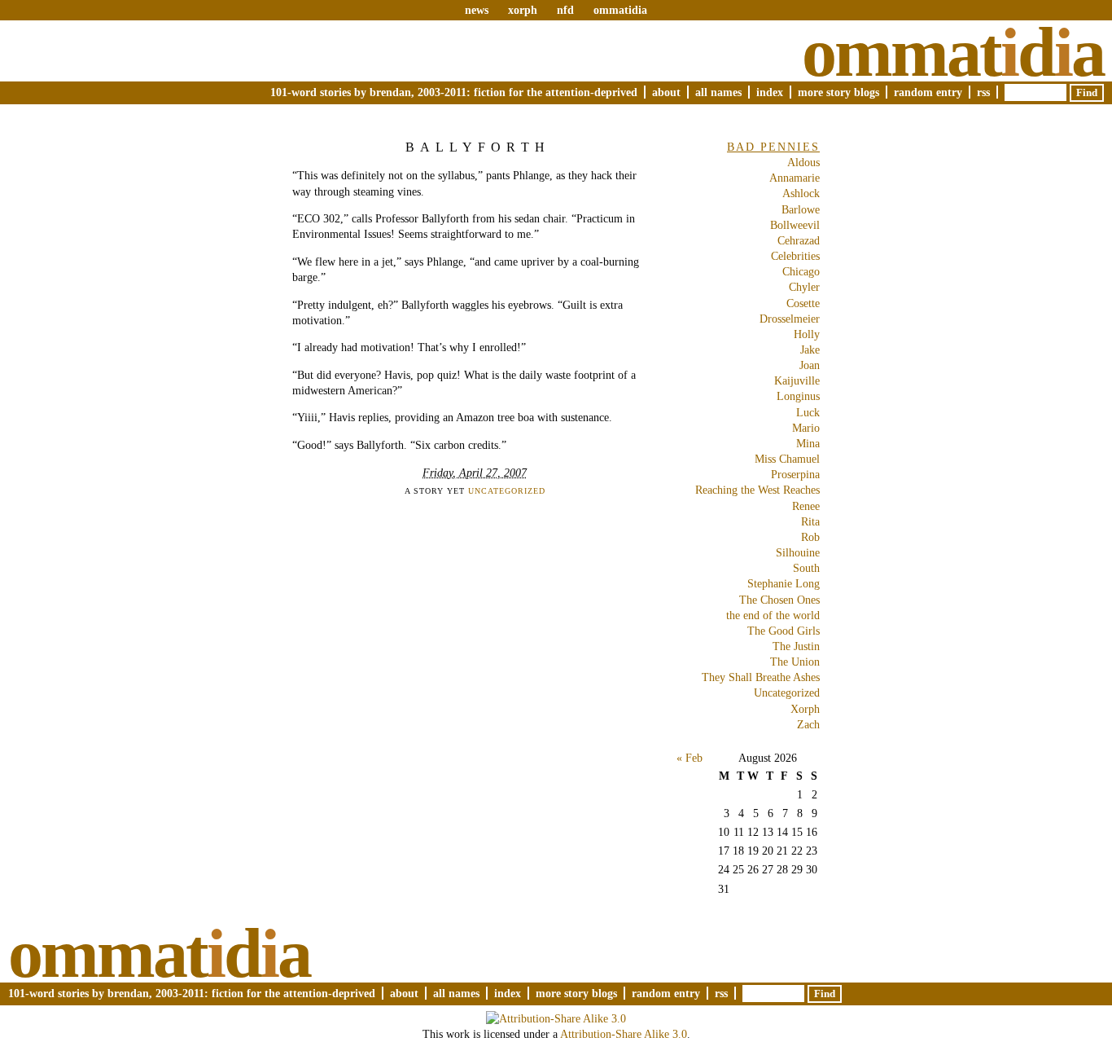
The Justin (796, 646)
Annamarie (794, 177)
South (806, 567)
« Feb (689, 757)
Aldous (803, 162)
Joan (809, 365)
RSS (983, 92)
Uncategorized (506, 490)
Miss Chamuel (787, 458)
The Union (795, 661)
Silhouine (798, 552)
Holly (807, 334)
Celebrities (795, 255)
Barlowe (800, 209)
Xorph (805, 708)
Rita (810, 521)
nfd (565, 9)
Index (769, 92)
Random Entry (928, 92)
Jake (810, 349)
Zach (808, 724)
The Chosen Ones (779, 599)
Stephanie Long (783, 583)
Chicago (801, 271)
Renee (806, 505)
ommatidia (620, 9)
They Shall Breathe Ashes (761, 677)
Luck (808, 412)
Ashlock (801, 193)
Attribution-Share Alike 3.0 (623, 1033)
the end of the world (773, 615)
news (476, 9)
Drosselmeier (790, 318)
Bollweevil (795, 224)
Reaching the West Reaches (757, 489)
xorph (522, 9)
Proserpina (795, 474)
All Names (718, 92)
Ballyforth (478, 147)
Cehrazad (798, 240)
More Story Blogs (838, 92)
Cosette (803, 303)
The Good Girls (783, 630)
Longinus (798, 395)
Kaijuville (797, 380)
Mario (806, 427)
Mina (808, 443)
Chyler (804, 286)
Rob (810, 536)
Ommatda (953, 52)
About (666, 92)
